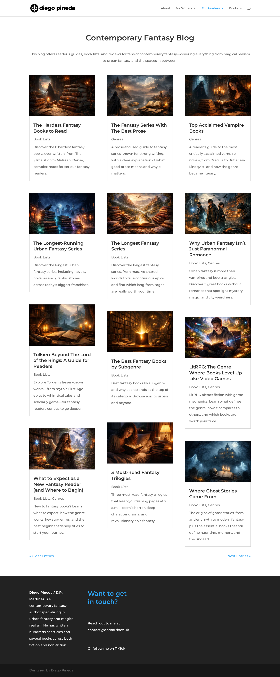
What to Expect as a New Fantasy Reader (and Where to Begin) (58, 484)
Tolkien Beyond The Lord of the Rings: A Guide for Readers (62, 360)
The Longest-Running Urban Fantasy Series (58, 246)
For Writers (183, 8)
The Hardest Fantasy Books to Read (57, 128)
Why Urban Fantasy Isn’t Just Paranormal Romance (217, 249)
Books (233, 8)
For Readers (211, 8)
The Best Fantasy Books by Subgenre (138, 364)
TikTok (120, 649)
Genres (58, 498)
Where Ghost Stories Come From (213, 494)
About (165, 8)
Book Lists (41, 139)
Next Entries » (239, 556)
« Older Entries (41, 556)
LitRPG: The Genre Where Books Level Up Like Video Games (215, 372)
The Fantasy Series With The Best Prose (139, 128)
